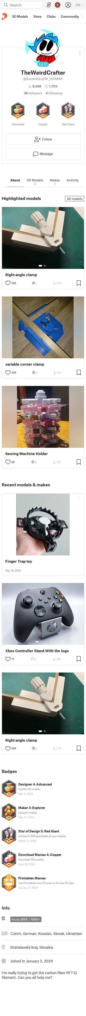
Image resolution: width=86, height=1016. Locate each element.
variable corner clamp (24, 364)
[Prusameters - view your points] (57, 5)
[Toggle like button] (8, 283)
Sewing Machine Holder (26, 454)
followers (33, 93)
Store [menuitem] (37, 16)
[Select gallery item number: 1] (40, 266)
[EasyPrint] (49, 5)
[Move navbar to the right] (81, 16)
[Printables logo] (4, 16)
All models (74, 199)
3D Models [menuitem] (20, 16)
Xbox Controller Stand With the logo (37, 651)
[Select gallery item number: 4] (48, 642)
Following (54, 93)
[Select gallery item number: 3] (45, 642)
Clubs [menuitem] (51, 16)
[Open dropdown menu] (79, 51)
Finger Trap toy (18, 561)
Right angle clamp (21, 275)
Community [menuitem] (70, 16)
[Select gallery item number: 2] (45, 266)
